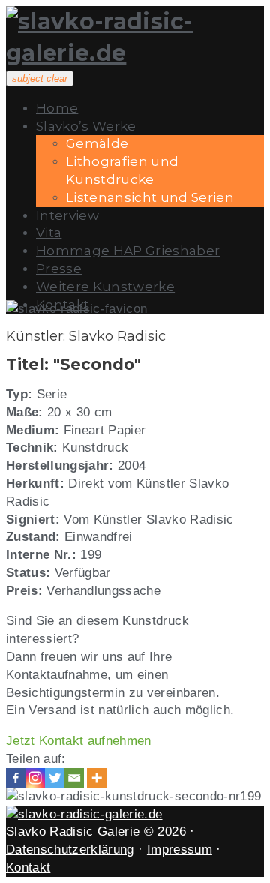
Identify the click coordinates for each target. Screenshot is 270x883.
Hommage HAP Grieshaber (128, 250)
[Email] (74, 778)
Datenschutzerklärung (70, 849)
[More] (97, 778)
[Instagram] (35, 778)
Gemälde (97, 143)
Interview (67, 215)
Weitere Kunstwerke (105, 286)
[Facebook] (16, 778)
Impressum (179, 849)
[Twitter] (54, 778)
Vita (49, 232)
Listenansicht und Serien (150, 197)
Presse (59, 268)
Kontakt (28, 867)
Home (57, 108)
